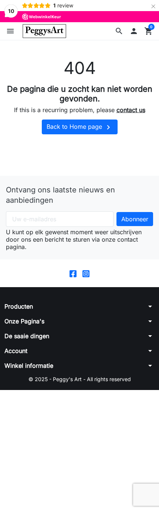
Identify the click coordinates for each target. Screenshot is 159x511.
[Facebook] (73, 273)
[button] (119, 31)
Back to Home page (80, 127)
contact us (130, 110)
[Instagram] (85, 273)
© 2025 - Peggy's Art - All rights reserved (79, 379)
